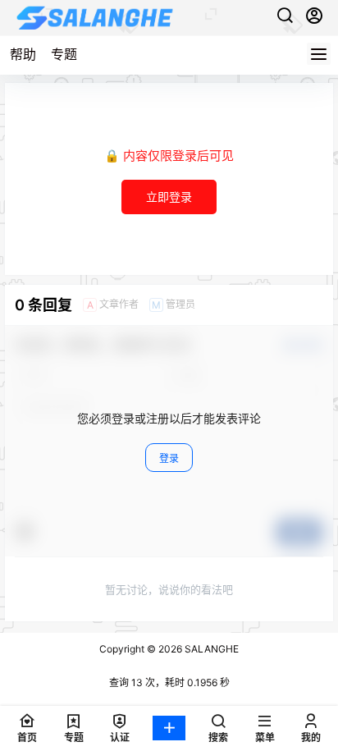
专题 (64, 54)
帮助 (23, 54)
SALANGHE (210, 649)
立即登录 (169, 197)
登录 (169, 458)
